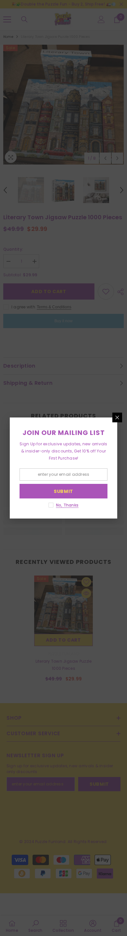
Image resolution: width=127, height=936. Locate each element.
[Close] (117, 417)
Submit (63, 491)
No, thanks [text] (67, 505)
